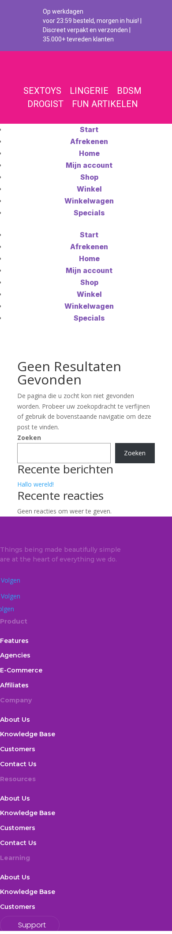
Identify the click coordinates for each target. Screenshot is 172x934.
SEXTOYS (42, 90)
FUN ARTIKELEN (105, 104)
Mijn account (89, 165)
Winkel (89, 189)
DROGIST (45, 104)
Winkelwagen (89, 200)
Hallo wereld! (35, 484)
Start (89, 129)
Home (89, 153)
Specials (89, 212)
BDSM (129, 90)
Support (32, 925)
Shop (89, 177)
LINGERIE (89, 90)
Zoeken (29, 437)
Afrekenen (89, 141)
